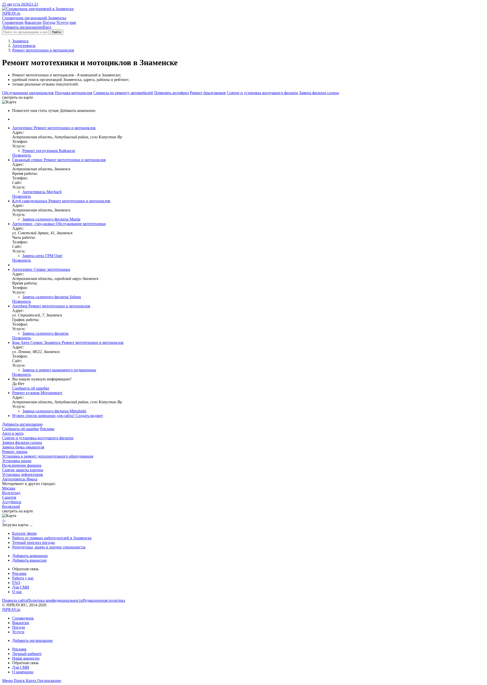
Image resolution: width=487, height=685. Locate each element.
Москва (8, 488)
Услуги (62, 22)
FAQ (16, 582)
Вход (47, 27)
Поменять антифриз (171, 93)
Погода (49, 22)
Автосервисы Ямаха (19, 479)
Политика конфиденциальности (55, 600)
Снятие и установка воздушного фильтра (262, 93)
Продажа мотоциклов (73, 93)
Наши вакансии (26, 658)
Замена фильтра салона (319, 93)
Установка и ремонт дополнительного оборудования (47, 456)
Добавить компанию (30, 556)
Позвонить (21, 155)
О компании (22, 672)
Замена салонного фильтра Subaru (51, 297)
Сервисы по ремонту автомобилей (123, 93)
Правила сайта (14, 600)
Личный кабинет (27, 653)
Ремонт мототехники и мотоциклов (43, 50)
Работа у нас (23, 578)
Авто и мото (13, 433)
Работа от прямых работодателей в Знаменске (52, 538)
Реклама (47, 429)
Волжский (11, 506)
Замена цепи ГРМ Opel (42, 256)
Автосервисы (24, 45)
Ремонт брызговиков (208, 93)
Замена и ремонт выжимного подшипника (59, 370)
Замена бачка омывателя (23, 447)
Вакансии (33, 22)
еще (72, 22)
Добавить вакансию (29, 560)
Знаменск (20, 41)
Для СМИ (20, 587)
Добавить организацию (22, 27)
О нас (17, 592)
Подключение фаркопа (21, 465)
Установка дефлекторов (22, 474)
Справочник (13, 22)
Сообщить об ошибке (20, 429)
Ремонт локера (14, 451)
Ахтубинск (11, 502)
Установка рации (16, 461)
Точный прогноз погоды (33, 542)
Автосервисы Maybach (42, 192)
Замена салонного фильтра (45, 333)
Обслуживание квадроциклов (28, 93)
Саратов (9, 497)
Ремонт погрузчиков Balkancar (48, 150)
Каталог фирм (24, 533)
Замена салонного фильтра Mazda (51, 219)
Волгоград (11, 493)
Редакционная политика (104, 600)
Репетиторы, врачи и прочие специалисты (48, 547)
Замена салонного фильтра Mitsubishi (54, 411)
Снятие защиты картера (22, 470)
